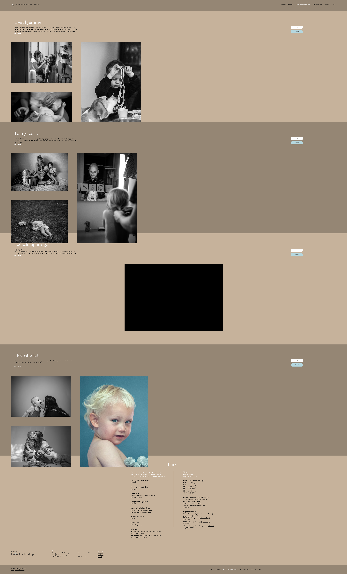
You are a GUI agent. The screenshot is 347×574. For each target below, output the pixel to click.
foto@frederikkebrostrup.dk (24, 4)
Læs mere (17, 33)
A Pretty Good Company (18, 570)
